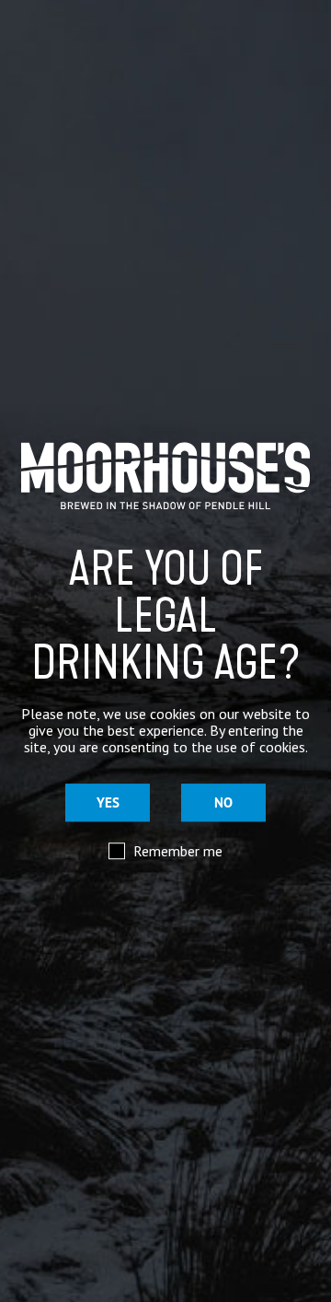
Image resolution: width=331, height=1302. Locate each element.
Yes (108, 802)
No (223, 802)
